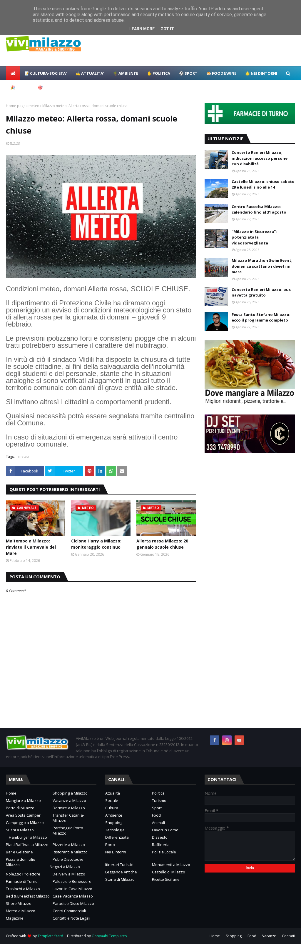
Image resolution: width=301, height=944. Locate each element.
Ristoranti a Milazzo (70, 852)
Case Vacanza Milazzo (73, 896)
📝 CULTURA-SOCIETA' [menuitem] (45, 73)
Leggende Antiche (121, 872)
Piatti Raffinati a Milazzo (27, 844)
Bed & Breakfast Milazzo (28, 896)
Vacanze (269, 935)
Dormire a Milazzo (69, 807)
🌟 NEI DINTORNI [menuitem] (261, 73)
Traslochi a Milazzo (23, 888)
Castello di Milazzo (168, 872)
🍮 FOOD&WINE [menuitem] (221, 73)
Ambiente (113, 815)
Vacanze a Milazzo (69, 800)
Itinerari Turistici (119, 864)
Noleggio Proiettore (23, 874)
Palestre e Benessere (72, 881)
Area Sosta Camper (23, 815)
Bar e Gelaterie (19, 852)
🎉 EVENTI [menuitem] (19, 87)
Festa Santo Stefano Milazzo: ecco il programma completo (261, 317)
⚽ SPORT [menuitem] (188, 73)
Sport (157, 807)
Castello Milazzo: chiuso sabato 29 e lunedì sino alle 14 (263, 184)
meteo (34, 105)
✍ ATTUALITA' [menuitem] (90, 73)
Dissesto (160, 837)
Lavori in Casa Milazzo (72, 888)
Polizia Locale (164, 852)
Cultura (111, 807)
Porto (110, 844)
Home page (16, 105)
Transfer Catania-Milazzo (68, 818)
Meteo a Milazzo (20, 910)
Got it (167, 28)
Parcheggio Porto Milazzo (68, 830)
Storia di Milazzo (120, 879)
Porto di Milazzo (20, 807)
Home (11, 793)
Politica (158, 793)
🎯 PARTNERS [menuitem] (50, 87)
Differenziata (117, 837)
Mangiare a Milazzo (23, 800)
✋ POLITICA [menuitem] (158, 73)
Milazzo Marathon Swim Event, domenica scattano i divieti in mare (262, 266)
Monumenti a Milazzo (171, 864)
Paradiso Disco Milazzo (73, 903)
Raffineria (161, 844)
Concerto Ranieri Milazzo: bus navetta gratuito (261, 292)
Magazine (15, 918)
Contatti (288, 935)
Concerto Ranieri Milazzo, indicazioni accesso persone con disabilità (259, 158)
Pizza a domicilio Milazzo (20, 862)
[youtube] (239, 740)
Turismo (159, 800)
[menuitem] (13, 73)
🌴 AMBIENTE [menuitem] (125, 73)
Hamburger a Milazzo (28, 837)
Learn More (142, 28)
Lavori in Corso (165, 830)
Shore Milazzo (18, 903)
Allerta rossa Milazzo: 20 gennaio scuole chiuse (162, 544)
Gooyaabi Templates (109, 935)
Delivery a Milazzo (69, 874)
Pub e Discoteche (68, 859)
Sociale (111, 800)
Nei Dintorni (115, 852)
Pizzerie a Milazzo (69, 844)
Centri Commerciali (69, 910)
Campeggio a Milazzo (25, 822)
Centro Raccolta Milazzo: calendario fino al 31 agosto (259, 209)
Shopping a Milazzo (70, 793)
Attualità (112, 793)
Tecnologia (115, 830)
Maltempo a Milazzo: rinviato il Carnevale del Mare (31, 547)
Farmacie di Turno (22, 881)
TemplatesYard (50, 935)
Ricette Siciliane (166, 879)
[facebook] (214, 740)
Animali (158, 822)
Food (156, 815)
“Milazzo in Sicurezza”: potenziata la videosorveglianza (254, 237)
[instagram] (227, 740)
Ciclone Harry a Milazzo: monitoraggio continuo (96, 544)
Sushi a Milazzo (20, 830)
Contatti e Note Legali (71, 918)
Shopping (113, 822)
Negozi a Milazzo (65, 866)
